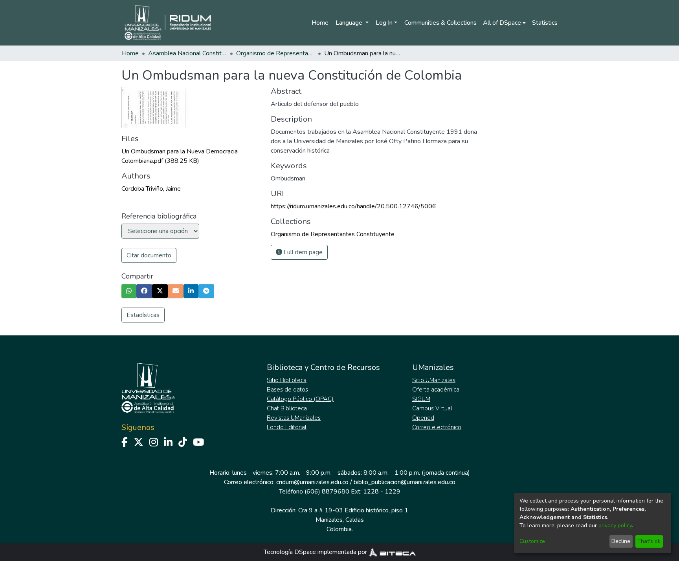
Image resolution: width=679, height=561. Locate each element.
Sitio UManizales (433, 380)
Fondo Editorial (286, 427)
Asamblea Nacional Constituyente (187, 53)
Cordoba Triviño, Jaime (151, 188)
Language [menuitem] (350, 22)
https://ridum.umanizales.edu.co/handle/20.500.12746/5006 (353, 206)
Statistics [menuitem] (545, 22)
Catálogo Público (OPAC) (300, 399)
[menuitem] (504, 23)
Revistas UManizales (294, 418)
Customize (532, 541)
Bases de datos (287, 389)
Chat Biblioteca (287, 408)
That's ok (649, 541)
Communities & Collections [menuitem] (440, 22)
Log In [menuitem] (384, 22)
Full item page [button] (302, 252)
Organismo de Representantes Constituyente (275, 53)
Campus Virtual (432, 408)
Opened (423, 418)
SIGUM (421, 399)
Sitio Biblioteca (286, 380)
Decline (620, 541)
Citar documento (149, 255)
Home (320, 22)
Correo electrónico (436, 427)
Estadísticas (143, 315)
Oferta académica (435, 389)
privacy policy (615, 525)
